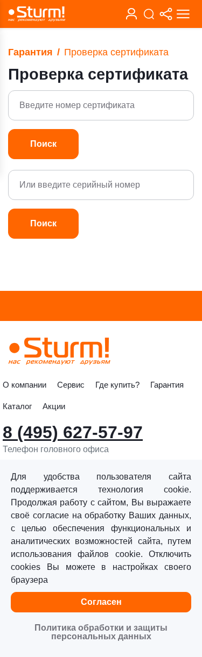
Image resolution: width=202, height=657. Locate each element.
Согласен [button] (101, 601)
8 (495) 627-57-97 (73, 432)
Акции (54, 406)
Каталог (17, 406)
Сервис (71, 384)
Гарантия (30, 52)
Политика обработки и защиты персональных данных (101, 632)
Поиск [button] (43, 143)
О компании (24, 384)
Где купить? (117, 384)
